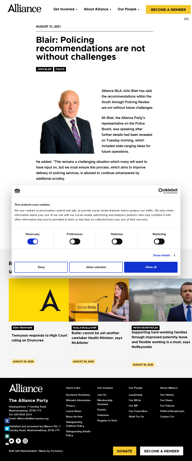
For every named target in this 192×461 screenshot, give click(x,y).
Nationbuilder (29, 450)
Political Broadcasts (172, 411)
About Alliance (96, 9)
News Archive (74, 416)
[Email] (7, 443)
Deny (41, 267)
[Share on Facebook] (7, 420)
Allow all (151, 267)
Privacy (70, 405)
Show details (161, 255)
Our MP (133, 405)
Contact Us (167, 416)
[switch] (75, 241)
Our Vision (166, 400)
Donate (101, 409)
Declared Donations (78, 394)
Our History (167, 394)
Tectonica (57, 450)
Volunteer (103, 415)
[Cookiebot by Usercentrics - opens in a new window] (161, 191)
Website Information (78, 400)
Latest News (73, 411)
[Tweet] (7, 428)
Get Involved (63, 9)
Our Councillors (138, 411)
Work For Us (136, 416)
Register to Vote (107, 420)
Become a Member (168, 10)
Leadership (135, 394)
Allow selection (96, 267)
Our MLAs (135, 400)
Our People (127, 9)
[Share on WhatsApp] (7, 436)
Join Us (101, 394)
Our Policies (167, 405)
